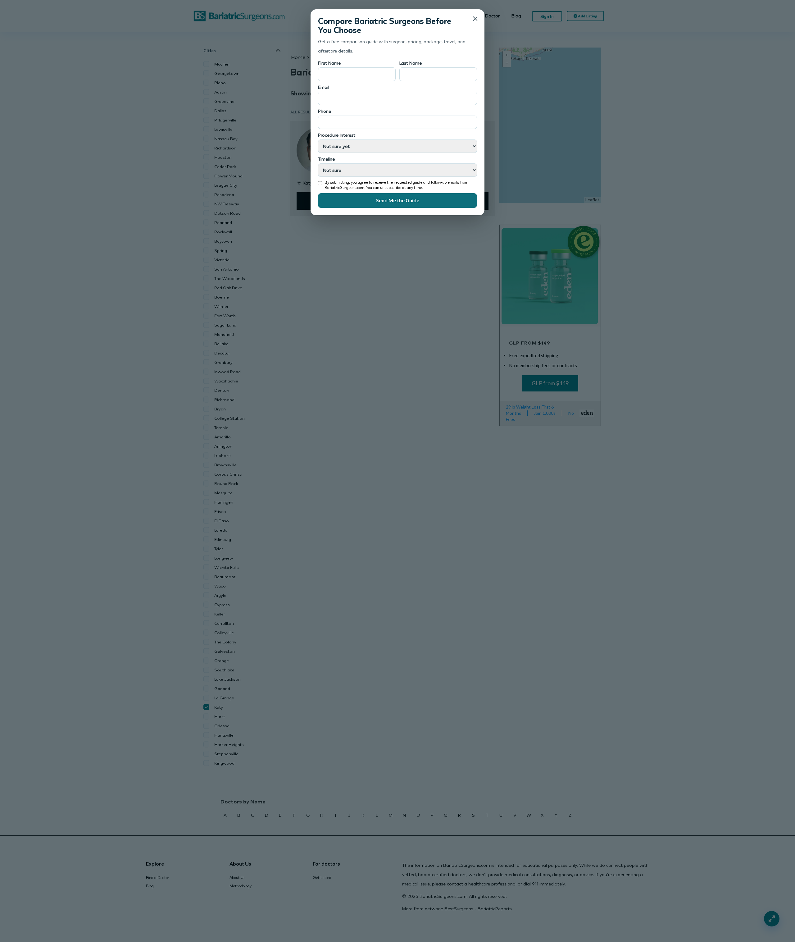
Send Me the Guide (397, 200)
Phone (324, 111)
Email (323, 87)
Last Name (410, 63)
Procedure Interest (336, 135)
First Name (329, 63)
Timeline (326, 159)
